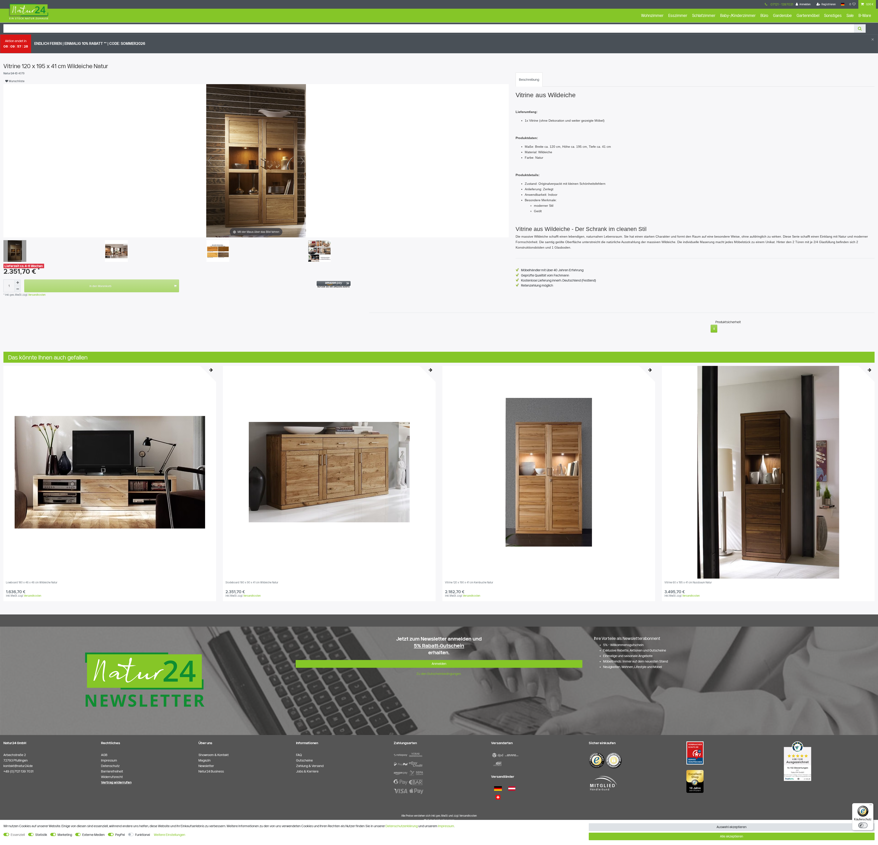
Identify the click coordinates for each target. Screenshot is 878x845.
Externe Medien (93, 835)
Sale (850, 15)
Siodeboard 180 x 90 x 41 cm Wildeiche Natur (251, 582)
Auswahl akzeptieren (732, 827)
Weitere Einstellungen (169, 835)
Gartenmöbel (808, 15)
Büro (764, 15)
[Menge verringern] (17, 289)
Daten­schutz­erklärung (401, 826)
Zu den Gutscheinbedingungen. (439, 674)
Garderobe (782, 15)
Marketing (65, 835)
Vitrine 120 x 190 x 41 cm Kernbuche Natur (469, 582)
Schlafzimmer (703, 15)
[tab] (529, 79)
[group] (109, 472)
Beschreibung (529, 79)
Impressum (446, 826)
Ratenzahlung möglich (537, 285)
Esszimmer (677, 15)
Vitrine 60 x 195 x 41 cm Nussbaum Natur (688, 582)
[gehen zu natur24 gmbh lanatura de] (695, 753)
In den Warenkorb (100, 285)
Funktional (142, 835)
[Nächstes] (302, 160)
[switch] (862, 825)
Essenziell (18, 835)
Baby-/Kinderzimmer (738, 15)
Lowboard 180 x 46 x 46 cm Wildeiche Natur (31, 582)
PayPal (120, 835)
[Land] (842, 4)
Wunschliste (16, 81)
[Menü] (870, 806)
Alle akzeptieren (731, 836)
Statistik (41, 835)
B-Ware (865, 15)
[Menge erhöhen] (17, 282)
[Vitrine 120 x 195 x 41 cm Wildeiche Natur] (14, 251)
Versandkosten (36, 294)
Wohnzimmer (652, 15)
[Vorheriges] (210, 160)
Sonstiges (833, 15)
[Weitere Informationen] (714, 329)
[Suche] (860, 28)
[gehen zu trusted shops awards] (695, 781)
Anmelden (439, 663)
